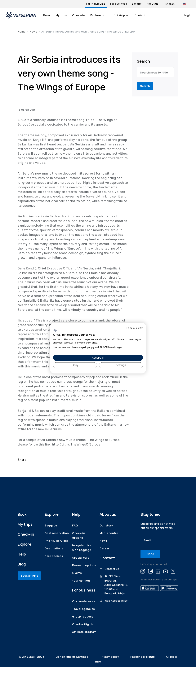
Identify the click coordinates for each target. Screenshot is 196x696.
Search (145, 86)
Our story (106, 525)
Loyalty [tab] (137, 3)
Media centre (109, 533)
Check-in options (78, 535)
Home (22, 31)
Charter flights (83, 624)
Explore (95, 15)
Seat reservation (57, 533)
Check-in (78, 15)
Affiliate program (84, 632)
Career (104, 548)
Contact (140, 15)
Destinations (54, 548)
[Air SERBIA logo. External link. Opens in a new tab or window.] (55, 330)
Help (22, 554)
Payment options (84, 565)
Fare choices (54, 556)
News (33, 31)
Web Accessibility (116, 600)
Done (150, 554)
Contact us (112, 569)
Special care (80, 557)
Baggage (51, 525)
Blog (22, 564)
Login (187, 15)
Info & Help (118, 15)
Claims (77, 573)
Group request (82, 616)
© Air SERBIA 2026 (32, 656)
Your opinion (81, 580)
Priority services (57, 541)
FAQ (75, 525)
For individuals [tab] (95, 3)
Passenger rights (143, 656)
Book (46, 15)
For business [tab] (118, 3)
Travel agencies (83, 609)
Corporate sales (83, 601)
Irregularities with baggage (81, 547)
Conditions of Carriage (72, 656)
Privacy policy (110, 656)
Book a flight (29, 575)
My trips (61, 15)
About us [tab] (152, 3)
